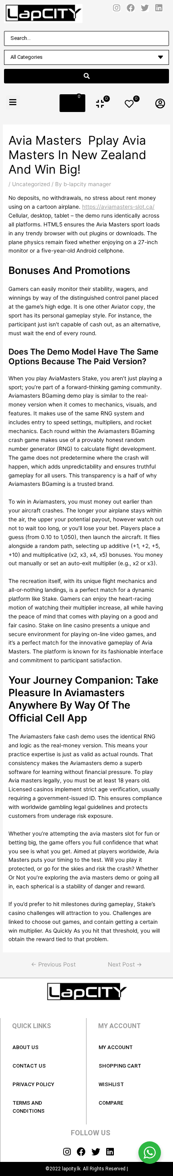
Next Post (125, 965)
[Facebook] (131, 8)
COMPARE (111, 1103)
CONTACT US (29, 1066)
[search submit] (86, 76)
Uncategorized (31, 184)
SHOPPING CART (120, 1066)
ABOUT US (25, 1047)
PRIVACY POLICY (33, 1084)
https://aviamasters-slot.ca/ (118, 206)
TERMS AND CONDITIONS (28, 1107)
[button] (13, 102)
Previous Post (53, 965)
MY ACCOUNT (116, 1047)
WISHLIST (111, 1084)
